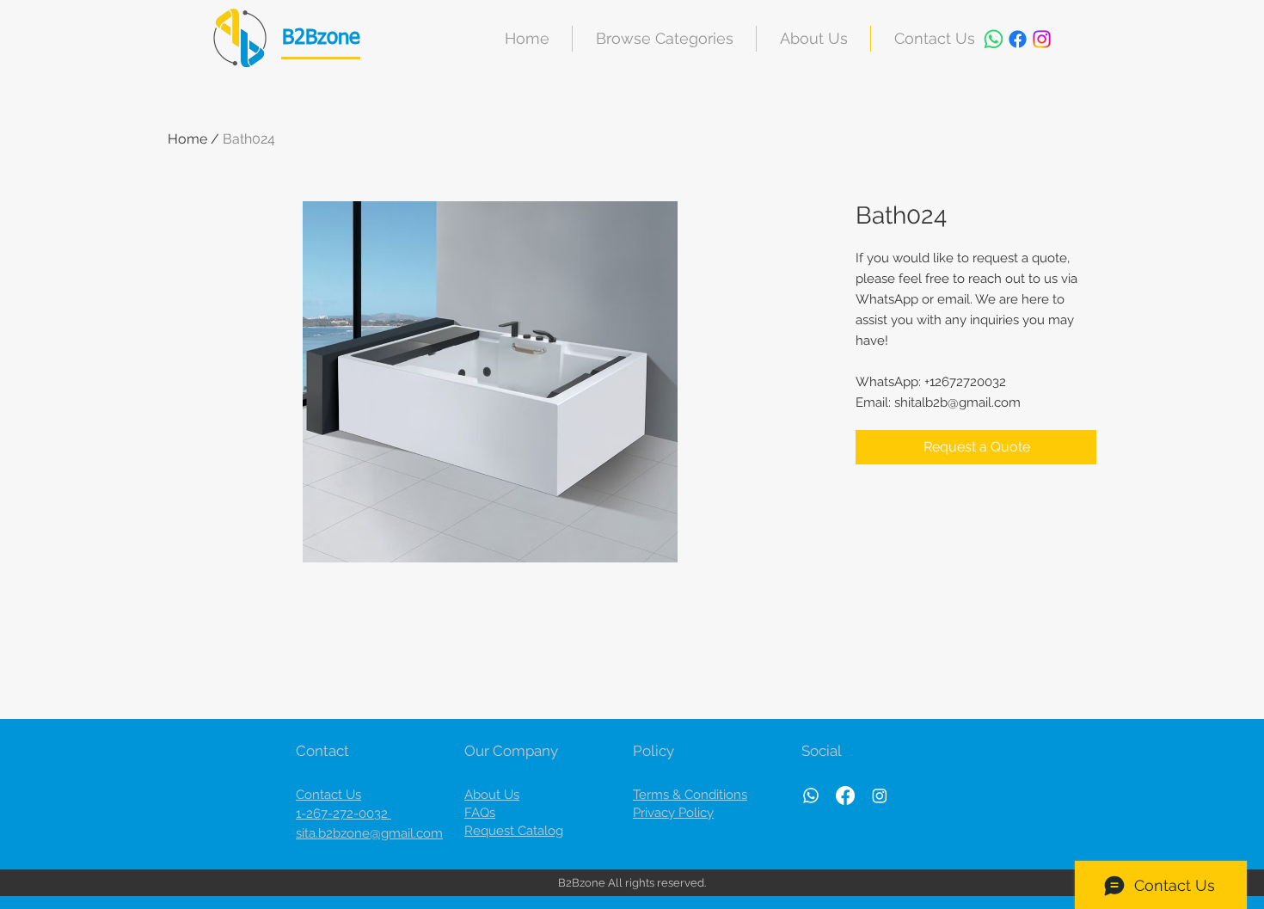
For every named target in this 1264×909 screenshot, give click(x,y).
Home (187, 139)
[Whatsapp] (993, 39)
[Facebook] (1017, 39)
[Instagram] (1041, 39)
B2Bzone (321, 38)
